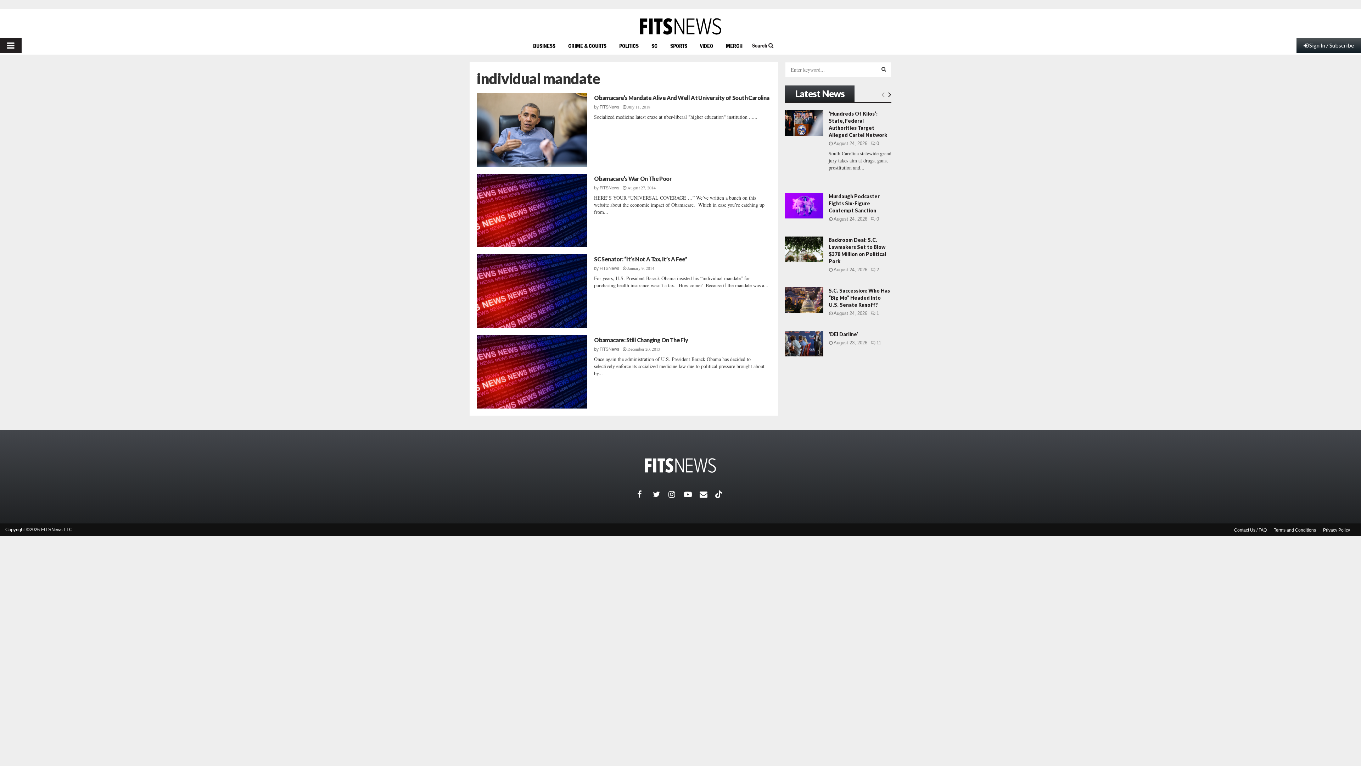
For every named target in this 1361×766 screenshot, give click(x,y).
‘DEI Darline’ (843, 334)
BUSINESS (544, 46)
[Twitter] (660, 494)
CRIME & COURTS (587, 46)
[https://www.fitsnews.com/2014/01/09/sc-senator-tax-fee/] (532, 291)
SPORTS (678, 46)
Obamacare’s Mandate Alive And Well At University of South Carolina (681, 97)
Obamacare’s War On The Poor (633, 178)
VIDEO (706, 46)
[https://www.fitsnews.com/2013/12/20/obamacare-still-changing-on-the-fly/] (532, 372)
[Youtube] (692, 494)
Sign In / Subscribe (1331, 45)
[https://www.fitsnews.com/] (680, 26)
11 (878, 342)
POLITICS (629, 46)
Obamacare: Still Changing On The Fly (641, 340)
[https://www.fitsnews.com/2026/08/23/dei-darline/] (804, 343)
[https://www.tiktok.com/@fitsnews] (719, 494)
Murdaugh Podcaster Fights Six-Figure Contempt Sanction (854, 203)
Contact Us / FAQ (1250, 530)
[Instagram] (676, 494)
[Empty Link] (883, 94)
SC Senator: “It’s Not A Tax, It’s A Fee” (640, 259)
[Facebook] (645, 494)
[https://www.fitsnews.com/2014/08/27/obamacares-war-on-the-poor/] (532, 211)
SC (654, 46)
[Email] (707, 494)
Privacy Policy (1336, 530)
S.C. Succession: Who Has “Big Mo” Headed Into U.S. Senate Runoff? (859, 298)
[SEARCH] (883, 69)
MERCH (734, 46)
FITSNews (609, 107)
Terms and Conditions (1295, 530)
